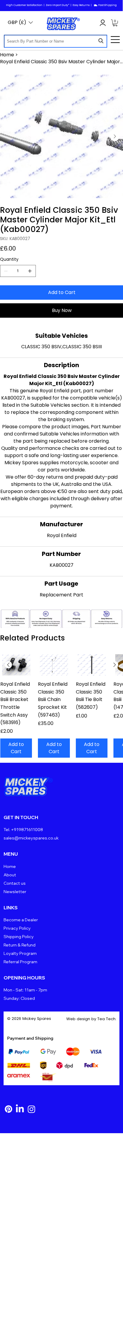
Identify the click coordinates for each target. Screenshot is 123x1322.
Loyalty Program (20, 953)
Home (10, 866)
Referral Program (20, 961)
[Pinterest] (8, 1109)
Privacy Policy (17, 928)
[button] (115, 22)
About (10, 875)
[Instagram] (31, 1109)
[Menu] (115, 39)
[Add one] (30, 271)
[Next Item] (114, 136)
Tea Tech (106, 1019)
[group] (61, 706)
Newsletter (15, 891)
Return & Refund (20, 945)
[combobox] (55, 41)
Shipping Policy (19, 936)
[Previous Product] (8, 664)
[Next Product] (114, 664)
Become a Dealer (21, 919)
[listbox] (20, 22)
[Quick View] (16, 665)
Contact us (15, 883)
